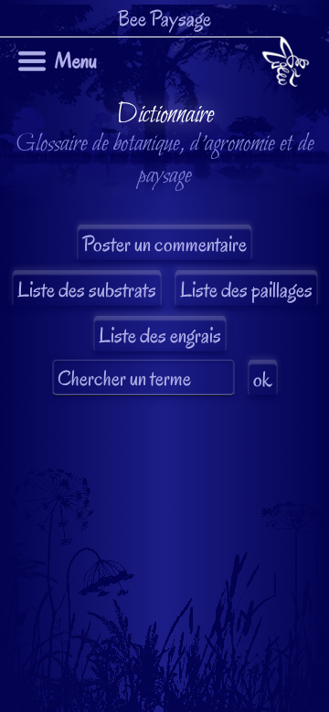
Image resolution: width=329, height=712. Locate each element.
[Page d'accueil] (285, 65)
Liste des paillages (246, 290)
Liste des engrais (160, 335)
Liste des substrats (86, 290)
